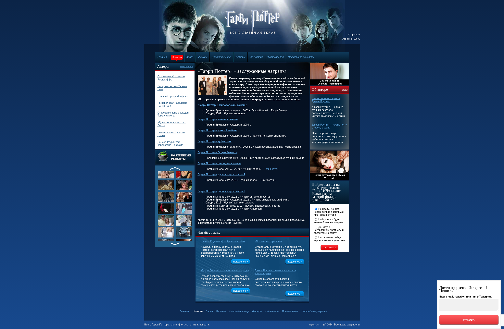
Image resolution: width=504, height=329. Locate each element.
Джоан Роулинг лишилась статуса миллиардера (275, 272)
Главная (162, 56)
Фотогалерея (275, 56)
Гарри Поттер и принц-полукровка (219, 163)
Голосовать (329, 247)
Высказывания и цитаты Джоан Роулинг (326, 100)
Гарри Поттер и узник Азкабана (217, 130)
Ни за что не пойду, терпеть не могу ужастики (329, 239)
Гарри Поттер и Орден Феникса (217, 152)
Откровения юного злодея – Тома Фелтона (174, 114)
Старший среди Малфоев (173, 96)
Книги (189, 56)
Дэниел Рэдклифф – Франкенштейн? (223, 241)
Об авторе (256, 56)
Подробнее (239, 261)
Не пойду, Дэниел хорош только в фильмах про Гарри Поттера (329, 211)
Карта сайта (314, 325)
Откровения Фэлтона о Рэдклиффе (171, 78)
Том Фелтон (271, 168)
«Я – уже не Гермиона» (268, 241)
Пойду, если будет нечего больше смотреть (328, 221)
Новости (177, 57)
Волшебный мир (221, 56)
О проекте (354, 34)
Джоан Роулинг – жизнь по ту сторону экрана (329, 126)
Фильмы (203, 56)
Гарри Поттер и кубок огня (215, 141)
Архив (344, 89)
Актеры (241, 56)
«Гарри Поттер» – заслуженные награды (225, 270)
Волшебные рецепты (301, 56)
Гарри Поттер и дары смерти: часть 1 (221, 174)
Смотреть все (186, 66)
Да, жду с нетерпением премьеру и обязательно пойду (329, 229)
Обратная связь (351, 39)
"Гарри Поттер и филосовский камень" (222, 105)
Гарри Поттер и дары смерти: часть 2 (221, 191)
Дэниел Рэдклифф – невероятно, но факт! (170, 143)
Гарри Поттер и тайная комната (218, 119)
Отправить (469, 319)
